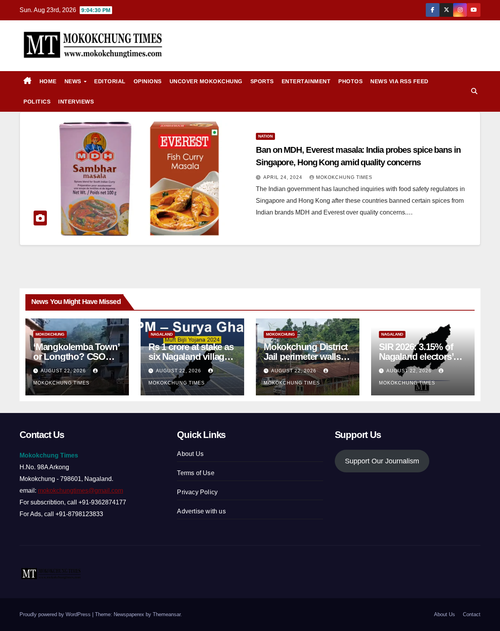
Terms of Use (195, 473)
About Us (190, 453)
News (73, 81)
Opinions (148, 81)
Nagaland (162, 334)
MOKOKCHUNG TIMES (344, 177)
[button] (474, 91)
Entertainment (306, 81)
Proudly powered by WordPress (56, 614)
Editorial (110, 81)
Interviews (76, 101)
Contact (471, 614)
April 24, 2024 (283, 177)
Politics (36, 101)
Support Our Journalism (382, 461)
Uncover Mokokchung (206, 81)
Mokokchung (50, 334)
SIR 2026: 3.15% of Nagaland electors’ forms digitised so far (421, 356)
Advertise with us (201, 511)
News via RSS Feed (399, 81)
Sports (262, 81)
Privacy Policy (197, 492)
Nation (265, 136)
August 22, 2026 (64, 371)
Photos (350, 81)
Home (48, 81)
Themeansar (166, 614)
